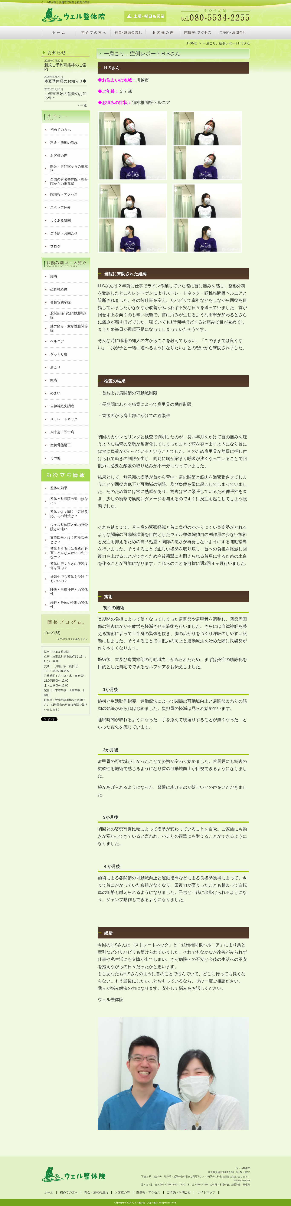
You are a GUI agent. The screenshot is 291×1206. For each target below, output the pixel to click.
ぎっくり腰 (58, 354)
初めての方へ (93, 33)
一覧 (83, 105)
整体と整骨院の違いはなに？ (69, 501)
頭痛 (53, 380)
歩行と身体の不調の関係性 (69, 605)
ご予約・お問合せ (232, 33)
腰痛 (53, 276)
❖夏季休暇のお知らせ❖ (65, 81)
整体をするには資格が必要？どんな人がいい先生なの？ (69, 553)
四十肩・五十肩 (62, 432)
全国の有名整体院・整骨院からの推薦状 (69, 181)
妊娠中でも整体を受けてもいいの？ (69, 579)
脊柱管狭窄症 (60, 302)
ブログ (55, 246)
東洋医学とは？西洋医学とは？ (69, 540)
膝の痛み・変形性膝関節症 (69, 328)
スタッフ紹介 (60, 207)
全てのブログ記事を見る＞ (72, 639)
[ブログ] (65, 627)
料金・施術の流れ (128, 33)
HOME (192, 43)
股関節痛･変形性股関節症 (68, 315)
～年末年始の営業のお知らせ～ (65, 96)
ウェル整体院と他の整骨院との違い (69, 527)
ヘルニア (57, 341)
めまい (55, 393)
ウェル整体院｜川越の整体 (145, 1203)
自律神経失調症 (62, 406)
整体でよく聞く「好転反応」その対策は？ (69, 514)
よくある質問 (60, 220)
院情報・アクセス (197, 33)
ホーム (58, 33)
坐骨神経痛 (58, 289)
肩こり (55, 367)
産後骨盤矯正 (60, 445)
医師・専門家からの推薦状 (69, 168)
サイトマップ (206, 1192)
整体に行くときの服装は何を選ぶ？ (69, 566)
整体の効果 (58, 488)
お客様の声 (163, 33)
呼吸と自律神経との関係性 (69, 592)
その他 (55, 458)
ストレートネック (64, 419)
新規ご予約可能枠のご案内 (65, 67)
